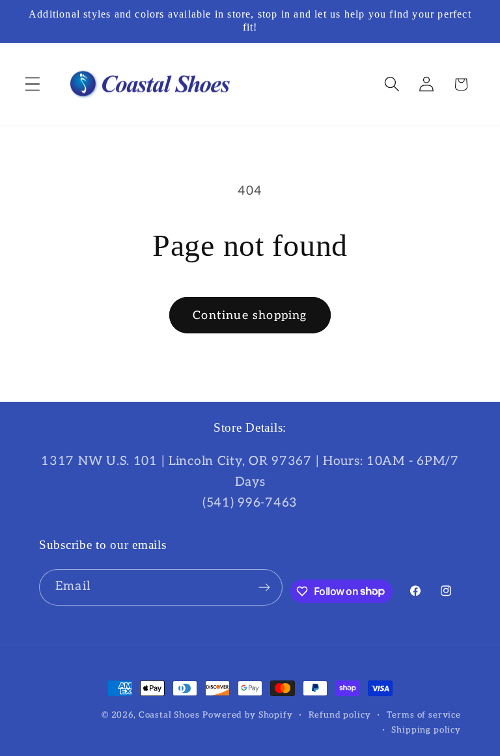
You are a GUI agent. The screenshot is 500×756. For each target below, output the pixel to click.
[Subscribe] (264, 587)
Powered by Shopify (247, 715)
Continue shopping (250, 315)
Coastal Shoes (169, 715)
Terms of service (424, 715)
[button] (33, 84)
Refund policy (340, 715)
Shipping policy (426, 730)
